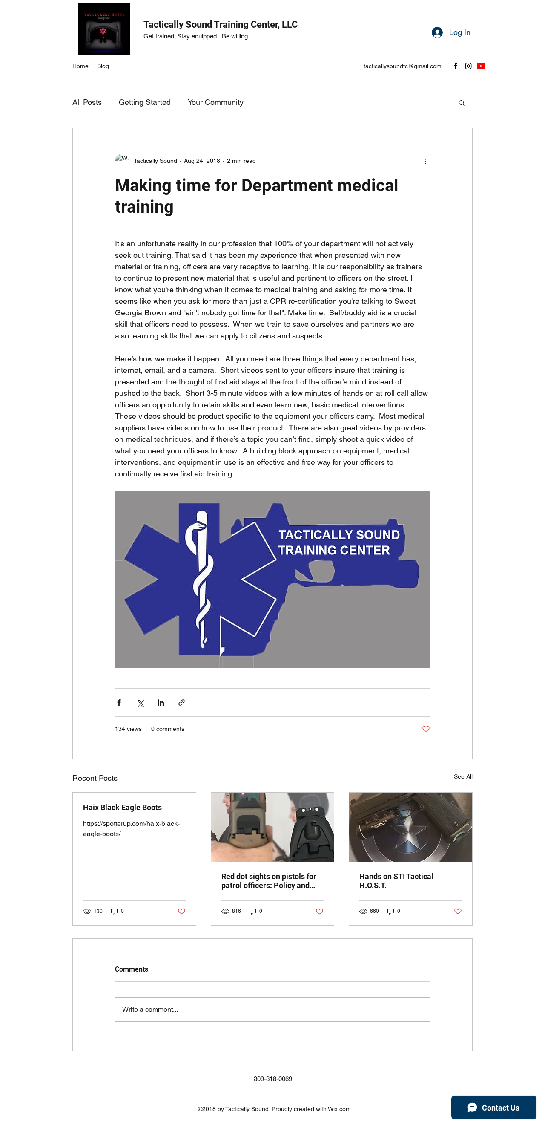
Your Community (216, 102)
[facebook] (455, 66)
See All (463, 776)
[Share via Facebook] (119, 702)
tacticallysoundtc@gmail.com (403, 66)
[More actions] (425, 161)
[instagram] (468, 66)
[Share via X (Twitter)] (140, 702)
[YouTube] (481, 66)
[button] (462, 102)
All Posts (87, 102)
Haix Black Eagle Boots (122, 807)
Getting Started (145, 102)
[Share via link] (182, 702)
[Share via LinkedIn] (161, 702)
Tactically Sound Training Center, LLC (220, 24)
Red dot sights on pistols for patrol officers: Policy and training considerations (268, 881)
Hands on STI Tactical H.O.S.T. (396, 881)
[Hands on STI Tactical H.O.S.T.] (410, 827)
